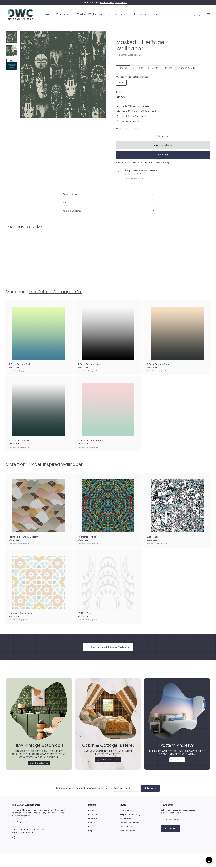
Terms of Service (127, 830)
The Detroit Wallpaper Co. (129, 54)
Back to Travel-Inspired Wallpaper (110, 647)
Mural (121, 82)
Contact (157, 14)
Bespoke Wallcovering (130, 814)
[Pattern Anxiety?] (177, 711)
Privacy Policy (126, 826)
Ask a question (71, 210)
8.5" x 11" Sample (187, 68)
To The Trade (117, 14)
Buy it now (163, 154)
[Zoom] (63, 74)
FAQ (64, 202)
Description (69, 194)
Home (46, 14)
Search (91, 822)
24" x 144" (153, 68)
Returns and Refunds (129, 822)
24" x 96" (122, 68)
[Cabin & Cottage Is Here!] (108, 711)
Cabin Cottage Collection (108, 760)
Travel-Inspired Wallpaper (56, 464)
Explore (139, 14)
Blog (90, 830)
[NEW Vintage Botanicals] (39, 711)
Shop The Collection (39, 763)
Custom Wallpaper (89, 14)
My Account (93, 814)
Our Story (92, 818)
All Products (125, 810)
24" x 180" (168, 68)
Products (62, 14)
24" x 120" (138, 68)
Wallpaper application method (132, 76)
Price (119, 92)
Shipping (120, 129)
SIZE (118, 62)
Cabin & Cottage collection (113, 2)
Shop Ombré (177, 760)
